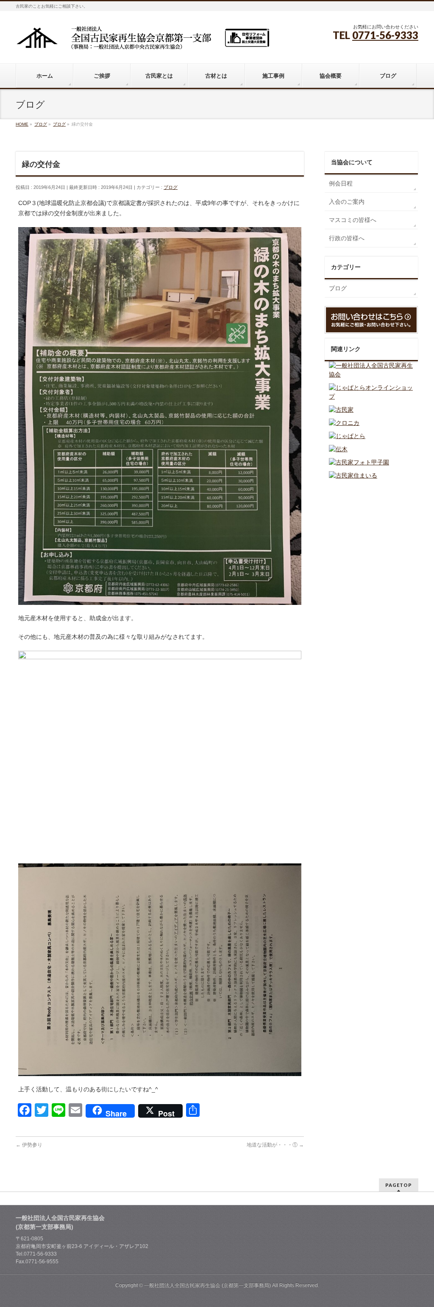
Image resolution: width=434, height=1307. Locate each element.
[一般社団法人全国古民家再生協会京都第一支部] (143, 41)
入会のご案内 (346, 201)
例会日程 (341, 183)
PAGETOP (398, 1185)
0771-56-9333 (385, 35)
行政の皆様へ (346, 238)
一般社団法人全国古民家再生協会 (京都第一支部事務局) (207, 1285)
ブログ (171, 187)
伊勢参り (29, 1145)
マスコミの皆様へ (352, 219)
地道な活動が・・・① (275, 1145)
